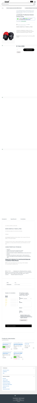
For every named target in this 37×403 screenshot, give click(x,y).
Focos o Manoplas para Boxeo (20, 10)
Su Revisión (20, 302)
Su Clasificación (21, 298)
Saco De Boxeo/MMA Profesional (18, 342)
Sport (22, 274)
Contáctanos (5, 371)
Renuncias (4, 387)
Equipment (16, 274)
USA (32, 1)
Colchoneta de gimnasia (6, 351)
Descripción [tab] (4, 219)
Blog (3, 373)
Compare (28, 24)
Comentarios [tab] (22, 219)
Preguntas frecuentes (6, 381)
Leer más (11, 349)
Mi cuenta (4, 378)
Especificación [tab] (13, 219)
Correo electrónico (21, 312)
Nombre (20, 307)
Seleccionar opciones (32, 348)
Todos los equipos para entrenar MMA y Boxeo (27, 12)
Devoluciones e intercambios (7, 384)
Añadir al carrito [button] (22, 349)
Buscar (34, 4)
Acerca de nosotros (6, 370)
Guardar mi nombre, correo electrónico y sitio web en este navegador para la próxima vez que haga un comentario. (26, 316)
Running (19, 274)
